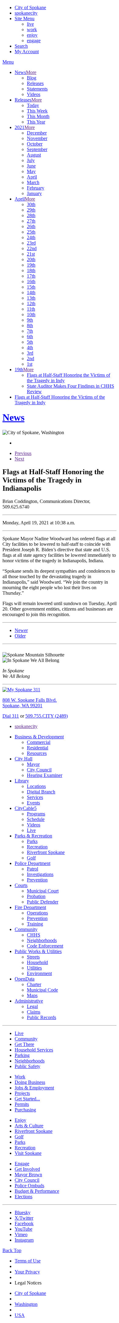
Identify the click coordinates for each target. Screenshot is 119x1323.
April (32, 176)
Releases (35, 83)
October (34, 143)
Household (37, 962)
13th (31, 298)
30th (31, 204)
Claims (33, 1011)
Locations (36, 786)
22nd (32, 248)
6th (30, 336)
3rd (30, 353)
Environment (39, 973)
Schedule (36, 819)
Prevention (37, 879)
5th (30, 342)
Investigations (40, 874)
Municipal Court (43, 890)
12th (31, 303)
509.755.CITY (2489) (46, 716)
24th (31, 237)
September (37, 149)
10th (31, 314)
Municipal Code (42, 989)
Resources (37, 753)
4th (30, 347)
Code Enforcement (45, 945)
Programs (36, 813)
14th (31, 292)
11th (31, 309)
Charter (34, 984)
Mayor (33, 764)
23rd (31, 243)
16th (31, 281)
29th (31, 209)
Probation (36, 896)
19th (31, 265)
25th (31, 232)
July (31, 160)
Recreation (37, 846)
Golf (31, 857)
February (35, 187)
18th (31, 270)
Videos (33, 94)
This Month (38, 116)
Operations (37, 912)
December (37, 132)
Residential (37, 747)
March (33, 182)
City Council (39, 769)
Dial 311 (10, 716)
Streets (33, 956)
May (31, 171)
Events (33, 802)
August (34, 154)
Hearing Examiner (44, 775)
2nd (30, 358)
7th (30, 331)
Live (31, 830)
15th (31, 287)
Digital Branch (41, 791)
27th (31, 221)
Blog (31, 77)
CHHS (33, 934)
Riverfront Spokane (46, 852)
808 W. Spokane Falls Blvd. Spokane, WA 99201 (29, 702)
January (34, 193)
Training (35, 923)
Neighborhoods (42, 940)
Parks (32, 841)
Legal (32, 1006)
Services (35, 797)
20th (31, 259)
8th (30, 325)
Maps (32, 995)
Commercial (38, 742)
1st (29, 364)
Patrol (32, 868)
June (31, 165)
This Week (37, 110)
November (37, 138)
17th (31, 276)
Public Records (41, 1017)
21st (31, 254)
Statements (37, 88)
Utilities (34, 967)
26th (31, 226)
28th (31, 215)
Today (33, 105)
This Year (36, 121)
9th (30, 320)
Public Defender (42, 901)
